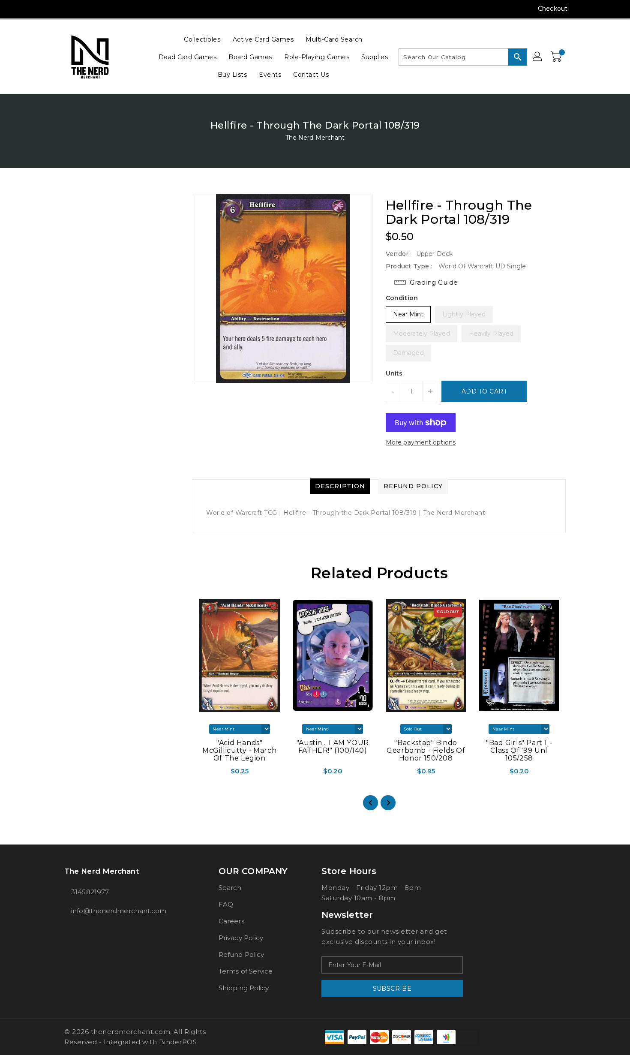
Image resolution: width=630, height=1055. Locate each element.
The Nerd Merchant (315, 137)
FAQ (226, 904)
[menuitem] (202, 39)
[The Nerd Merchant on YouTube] (84, 8)
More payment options (421, 442)
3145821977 (90, 892)
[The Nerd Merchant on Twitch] (117, 8)
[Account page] (537, 57)
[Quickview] (200, 773)
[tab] (340, 486)
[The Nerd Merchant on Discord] (101, 8)
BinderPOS (178, 1042)
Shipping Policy (244, 988)
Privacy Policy (241, 938)
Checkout (552, 8)
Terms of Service (246, 971)
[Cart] (557, 57)
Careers (231, 921)
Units (394, 373)
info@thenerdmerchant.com (118, 911)
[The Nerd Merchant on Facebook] (52, 8)
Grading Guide (434, 282)
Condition (402, 298)
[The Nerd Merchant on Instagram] (68, 8)
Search (230, 888)
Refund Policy (241, 954)
